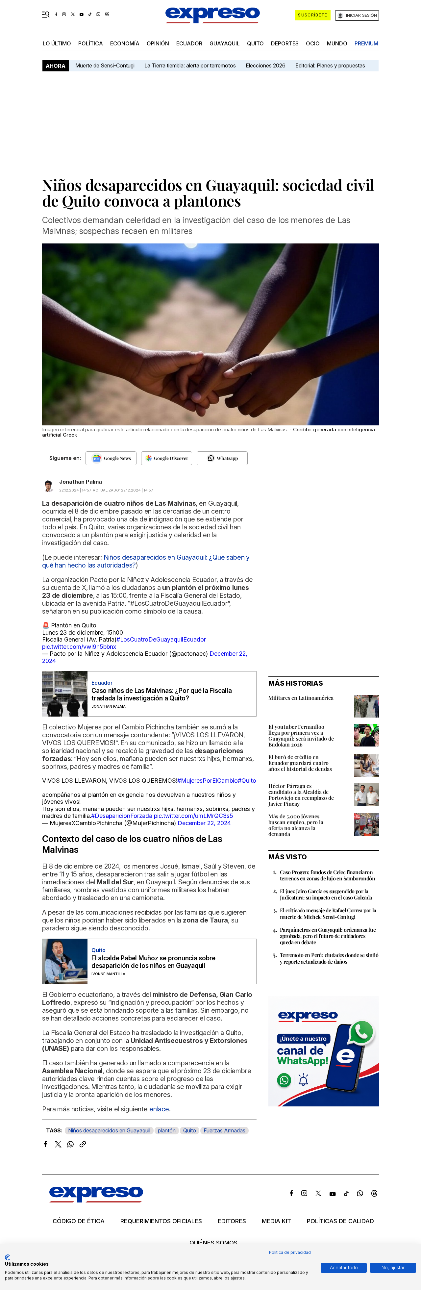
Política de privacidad (290, 1252)
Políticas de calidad (340, 1221)
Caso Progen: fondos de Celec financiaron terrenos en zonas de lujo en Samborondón (327, 875)
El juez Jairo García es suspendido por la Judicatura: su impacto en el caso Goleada (326, 894)
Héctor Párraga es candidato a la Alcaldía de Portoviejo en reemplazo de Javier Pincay (301, 794)
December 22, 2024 (204, 823)
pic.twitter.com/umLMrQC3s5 (193, 815)
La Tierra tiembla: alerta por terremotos (190, 65)
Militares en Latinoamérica (301, 697)
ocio (313, 43)
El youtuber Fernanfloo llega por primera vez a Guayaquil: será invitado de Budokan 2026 (301, 735)
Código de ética (79, 1221)
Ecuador (189, 43)
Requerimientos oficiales (161, 1221)
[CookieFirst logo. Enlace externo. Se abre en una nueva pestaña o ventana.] (7, 1257)
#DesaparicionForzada (121, 815)
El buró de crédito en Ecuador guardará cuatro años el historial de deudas (300, 762)
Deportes (285, 43)
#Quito (247, 780)
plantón (167, 1130)
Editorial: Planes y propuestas (330, 65)
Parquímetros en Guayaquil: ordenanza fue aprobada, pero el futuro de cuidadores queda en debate (328, 936)
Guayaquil (225, 43)
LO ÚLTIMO (57, 43)
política (90, 43)
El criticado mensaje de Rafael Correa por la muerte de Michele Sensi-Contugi (328, 913)
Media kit (276, 1221)
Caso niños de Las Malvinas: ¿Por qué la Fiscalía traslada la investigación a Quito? (161, 694)
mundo (337, 43)
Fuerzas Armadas (224, 1130)
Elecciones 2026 (265, 65)
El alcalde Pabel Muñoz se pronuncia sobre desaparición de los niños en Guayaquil (153, 962)
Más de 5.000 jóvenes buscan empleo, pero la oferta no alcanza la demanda (295, 825)
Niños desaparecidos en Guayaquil (109, 1130)
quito (255, 43)
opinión (158, 43)
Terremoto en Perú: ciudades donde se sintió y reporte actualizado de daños (329, 958)
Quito (189, 1130)
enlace (159, 1109)
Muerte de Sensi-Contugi (105, 65)
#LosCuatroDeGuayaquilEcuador (161, 639)
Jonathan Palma (80, 481)
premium (366, 43)
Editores (232, 1221)
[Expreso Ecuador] (96, 1200)
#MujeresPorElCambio (207, 780)
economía (124, 43)
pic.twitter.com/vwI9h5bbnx (79, 646)
